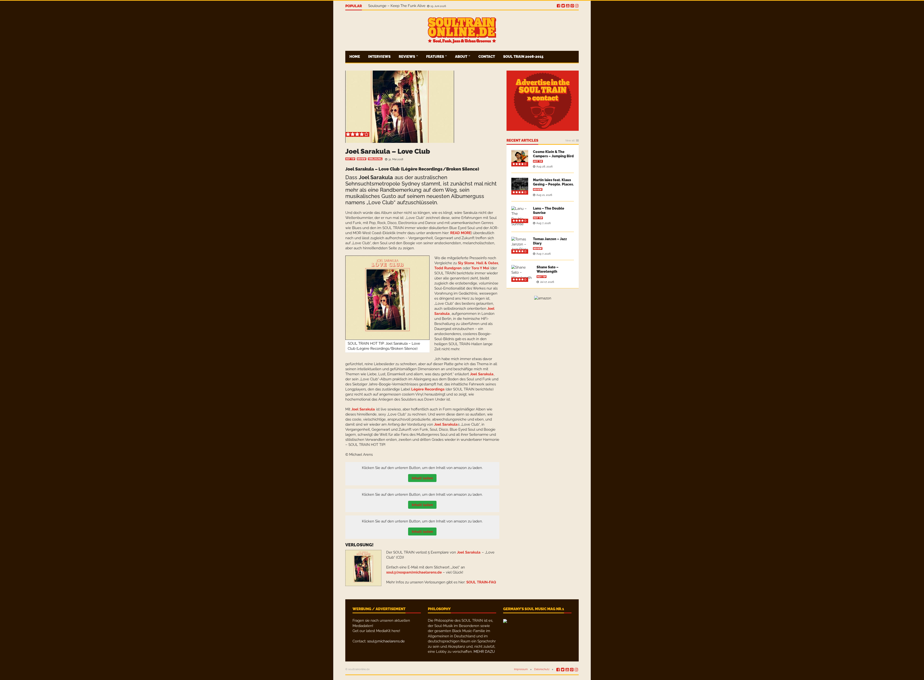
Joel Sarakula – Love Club (387, 151)
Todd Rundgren (448, 268)
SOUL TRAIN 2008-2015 (523, 56)
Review (361, 159)
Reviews (407, 56)
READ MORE (460, 233)
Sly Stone (466, 263)
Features (435, 56)
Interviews (379, 56)
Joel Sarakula (376, 177)
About (461, 56)
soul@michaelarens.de (386, 641)
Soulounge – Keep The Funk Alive (397, 6)
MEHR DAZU (484, 651)
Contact (486, 56)
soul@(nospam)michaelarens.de (414, 572)
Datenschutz (541, 669)
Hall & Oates (487, 263)
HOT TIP (350, 159)
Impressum (521, 669)
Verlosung (375, 159)
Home (354, 56)
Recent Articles (522, 141)
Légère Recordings (422, 169)
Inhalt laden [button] (422, 478)
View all (570, 140)
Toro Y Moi (480, 268)
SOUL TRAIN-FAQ (481, 582)
